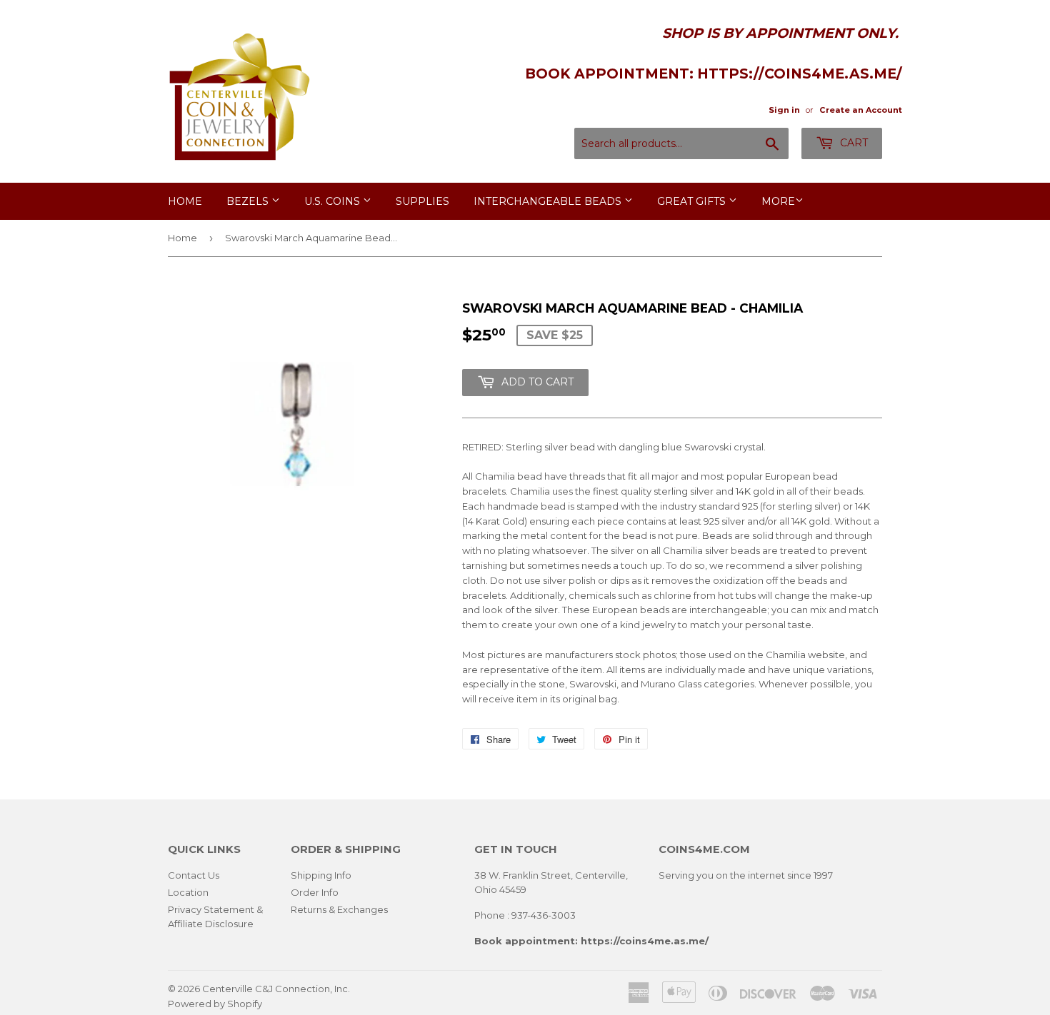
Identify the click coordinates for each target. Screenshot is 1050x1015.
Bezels (248, 201)
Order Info (315, 892)
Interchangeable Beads (549, 201)
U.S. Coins (333, 201)
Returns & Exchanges (339, 909)
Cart (852, 142)
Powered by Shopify (215, 1003)
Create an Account (860, 110)
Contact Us (193, 875)
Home (185, 201)
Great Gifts (693, 201)
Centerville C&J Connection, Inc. (276, 988)
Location (188, 892)
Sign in (784, 110)
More (778, 201)
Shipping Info (321, 875)
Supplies (422, 201)
